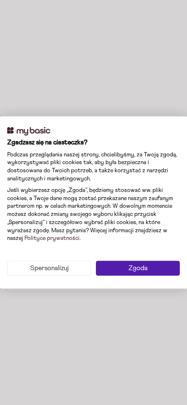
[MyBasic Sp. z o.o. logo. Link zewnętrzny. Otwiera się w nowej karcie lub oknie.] (28, 131)
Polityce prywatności (52, 238)
